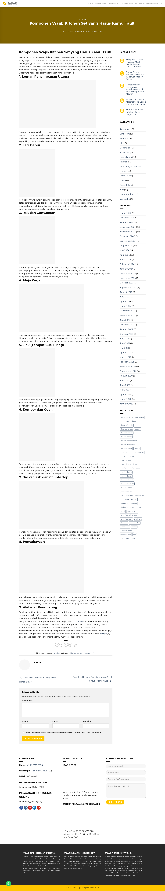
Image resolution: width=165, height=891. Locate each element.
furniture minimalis (136, 452)
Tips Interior (152, 4)
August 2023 (126, 292)
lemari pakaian (126, 519)
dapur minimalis (127, 425)
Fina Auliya (97, 31)
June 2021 (125, 343)
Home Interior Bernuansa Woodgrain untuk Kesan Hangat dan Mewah (135, 89)
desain (137, 429)
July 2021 (124, 339)
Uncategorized (127, 194)
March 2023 (125, 306)
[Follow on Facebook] (21, 808)
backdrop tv (125, 417)
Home (90, 4)
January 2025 (126, 222)
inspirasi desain (126, 460)
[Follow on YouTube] (39, 808)
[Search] (162, 3)
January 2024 (126, 269)
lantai (123, 511)
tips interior (125, 538)
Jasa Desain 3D (130, 4)
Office (123, 180)
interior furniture (127, 480)
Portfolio (113, 4)
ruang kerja (125, 527)
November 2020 (128, 366)
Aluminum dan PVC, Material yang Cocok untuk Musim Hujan (136, 101)
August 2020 (126, 376)
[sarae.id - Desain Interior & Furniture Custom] (10, 4)
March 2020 (126, 399)
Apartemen (125, 129)
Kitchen (83, 19)
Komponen (84, 653)
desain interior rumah (129, 441)
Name (25, 721)
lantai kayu (131, 511)
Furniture (124, 152)
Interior (123, 162)
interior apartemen (136, 468)
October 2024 (126, 236)
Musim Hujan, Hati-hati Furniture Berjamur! (135, 112)
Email (55, 721)
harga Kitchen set (127, 456)
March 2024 (125, 259)
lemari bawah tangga (129, 515)
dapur (134, 421)
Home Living (126, 157)
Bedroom (124, 138)
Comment (27, 700)
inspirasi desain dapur (129, 464)
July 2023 (124, 297)
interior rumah (126, 488)
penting (92, 653)
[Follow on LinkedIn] (34, 808)
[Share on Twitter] (61, 645)
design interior (126, 448)
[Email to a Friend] (66, 645)
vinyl (133, 538)
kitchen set (78, 621)
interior (123, 468)
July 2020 (124, 380)
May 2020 (124, 390)
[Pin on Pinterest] (70, 645)
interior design (126, 476)
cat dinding (125, 421)
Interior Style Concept (130, 166)
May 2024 (124, 250)
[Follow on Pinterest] (30, 808)
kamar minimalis (127, 495)
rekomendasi (134, 523)
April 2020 (125, 394)
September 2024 (128, 241)
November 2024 (128, 232)
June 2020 (125, 385)
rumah (134, 527)
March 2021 (125, 357)
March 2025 (125, 213)
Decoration (125, 148)
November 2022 (128, 315)
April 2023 (125, 301)
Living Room (126, 176)
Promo (141, 4)
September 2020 (128, 371)
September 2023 (128, 287)
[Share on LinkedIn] (75, 645)
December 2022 (128, 311)
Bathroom (125, 134)
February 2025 (127, 218)
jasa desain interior (128, 491)
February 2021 (127, 362)
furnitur (137, 448)
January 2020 (126, 404)
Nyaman (124, 523)
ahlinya (103, 634)
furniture (124, 452)
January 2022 (126, 329)
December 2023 (128, 273)
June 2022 (125, 320)
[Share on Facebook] (57, 645)
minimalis (138, 519)
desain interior (126, 437)
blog (122, 143)
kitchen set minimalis (129, 503)
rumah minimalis (127, 531)
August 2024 (126, 246)
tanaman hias (126, 535)
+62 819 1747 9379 (38, 771)
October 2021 (126, 334)
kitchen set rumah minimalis (131, 507)
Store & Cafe (126, 185)
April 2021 (124, 352)
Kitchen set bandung (129, 499)
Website (87, 721)
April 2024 (125, 255)
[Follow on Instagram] (26, 808)
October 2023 (126, 283)
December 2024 (128, 227)
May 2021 (124, 348)
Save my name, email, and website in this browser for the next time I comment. (63, 732)
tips (134, 535)
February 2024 (127, 264)
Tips (122, 190)
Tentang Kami (101, 4)
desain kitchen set (128, 445)
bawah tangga (138, 417)
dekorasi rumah (127, 429)
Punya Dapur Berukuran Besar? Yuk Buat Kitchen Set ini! (135, 75)
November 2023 (128, 278)
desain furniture (127, 433)
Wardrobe (125, 199)
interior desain (126, 472)
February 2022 (127, 325)
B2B (121, 4)
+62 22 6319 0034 (34, 765)
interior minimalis (127, 484)
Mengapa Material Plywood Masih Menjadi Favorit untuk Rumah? (134, 63)
